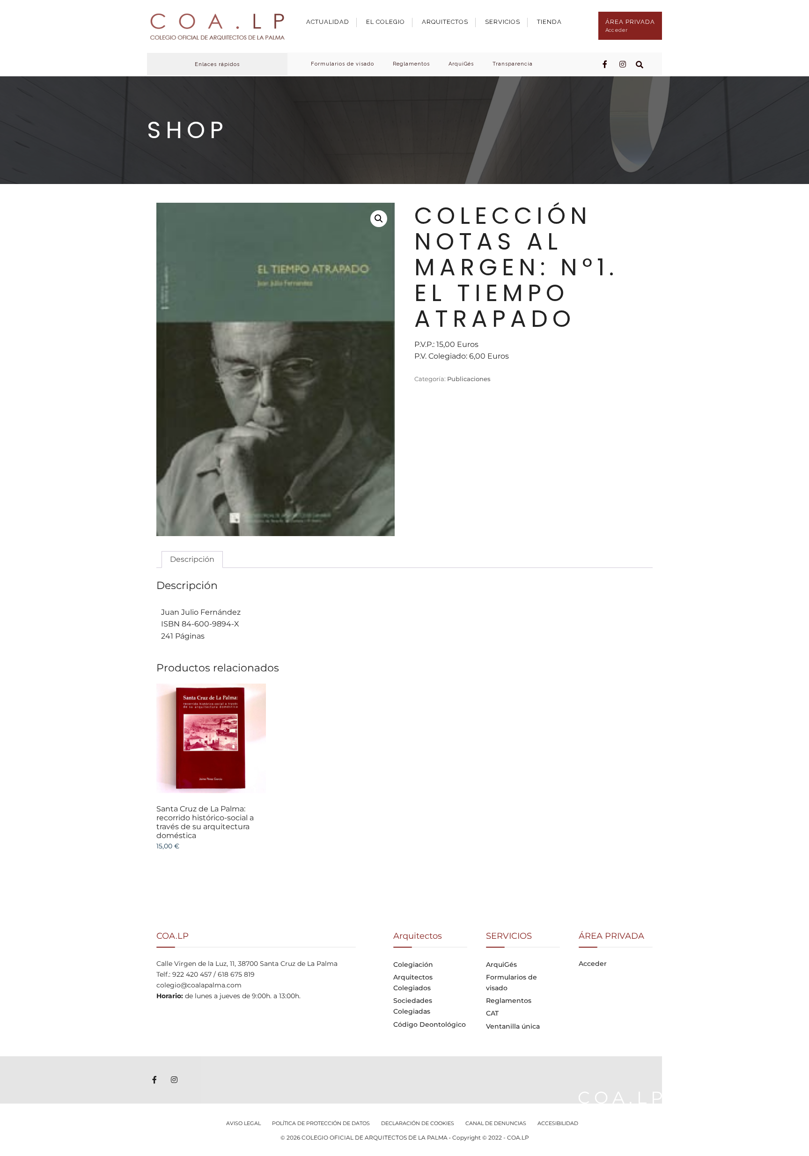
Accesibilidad (557, 1123)
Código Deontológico (429, 1024)
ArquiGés (461, 64)
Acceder (593, 963)
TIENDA (549, 21)
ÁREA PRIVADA (630, 25)
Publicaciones (469, 379)
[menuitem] (331, 20)
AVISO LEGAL (243, 1123)
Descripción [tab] (192, 559)
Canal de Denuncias (495, 1123)
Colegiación (413, 964)
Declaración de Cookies (417, 1123)
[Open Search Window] (639, 63)
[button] (378, 218)
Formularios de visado (342, 64)
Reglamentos (411, 64)
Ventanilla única (513, 1026)
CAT (492, 1013)
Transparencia (513, 64)
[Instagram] (622, 63)
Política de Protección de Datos (321, 1123)
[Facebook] (605, 63)
